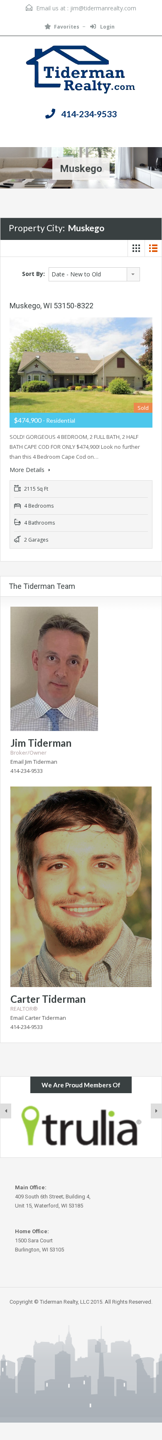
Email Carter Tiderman (38, 1017)
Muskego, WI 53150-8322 (51, 305)
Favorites (66, 26)
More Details (28, 470)
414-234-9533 (89, 114)
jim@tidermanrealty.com (103, 8)
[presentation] (5, 1111)
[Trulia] (81, 1125)
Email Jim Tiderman (33, 761)
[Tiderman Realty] (81, 71)
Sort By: (33, 274)
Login (107, 26)
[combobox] (94, 274)
